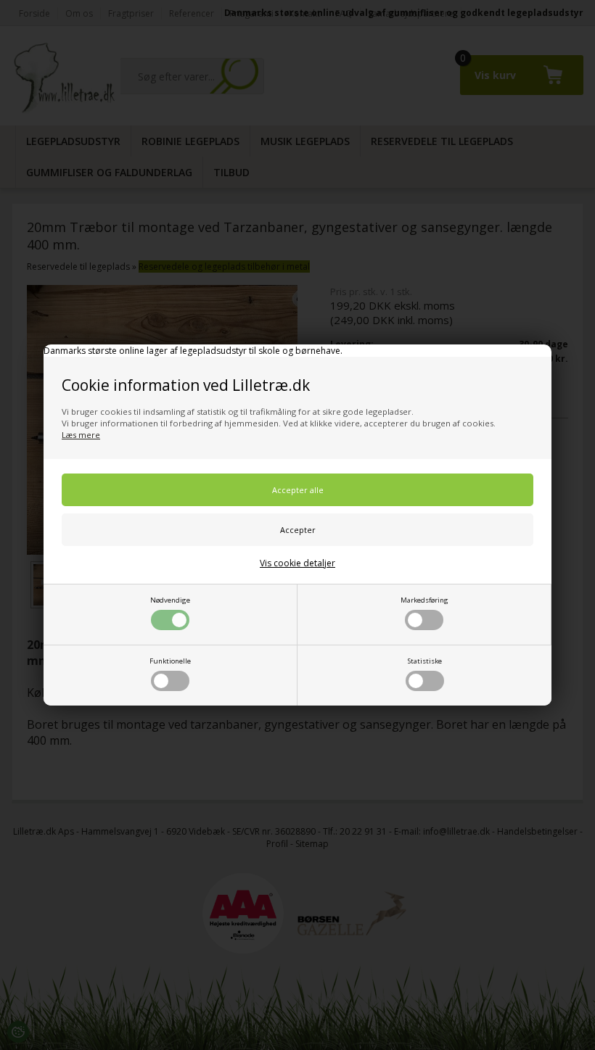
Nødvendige (170, 600)
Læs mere (81, 434)
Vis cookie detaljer (297, 563)
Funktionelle (170, 661)
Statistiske (425, 661)
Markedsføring (424, 600)
